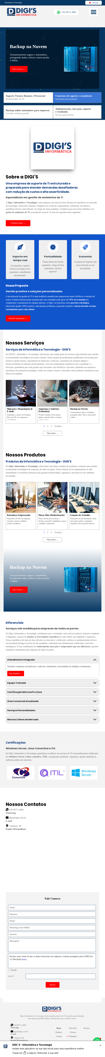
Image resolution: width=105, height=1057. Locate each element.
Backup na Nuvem (79, 409)
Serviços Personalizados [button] (21, 710)
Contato (59, 1036)
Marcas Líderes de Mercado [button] (23, 719)
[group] (52, 773)
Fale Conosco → (19, 69)
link (24, 959)
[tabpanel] (20, 2)
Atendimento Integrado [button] (21, 659)
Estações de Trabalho (80, 515)
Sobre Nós (73, 1028)
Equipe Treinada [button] (16, 683)
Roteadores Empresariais (18, 515)
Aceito (14, 970)
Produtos (59, 1032)
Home (58, 1028)
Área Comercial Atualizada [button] (23, 701)
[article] (21, 402)
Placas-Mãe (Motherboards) (52, 515)
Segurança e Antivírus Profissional (49, 410)
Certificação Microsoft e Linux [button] (24, 692)
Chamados (73, 1036)
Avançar (58, 426)
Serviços (87, 1028)
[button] (66, 12)
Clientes (73, 1032)
